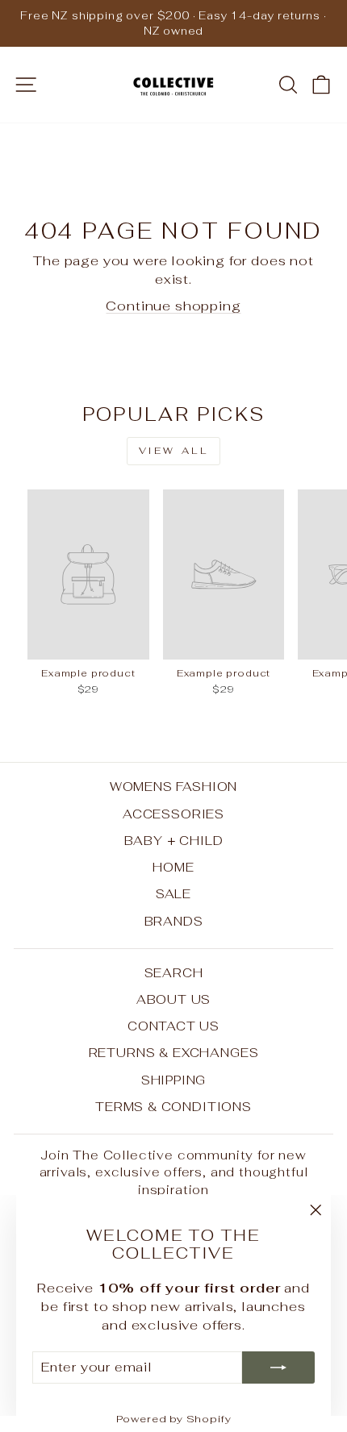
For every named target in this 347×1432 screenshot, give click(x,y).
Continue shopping (173, 305)
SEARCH (173, 972)
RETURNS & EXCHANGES (174, 1052)
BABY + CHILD (174, 840)
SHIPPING (174, 1080)
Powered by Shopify (174, 1419)
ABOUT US (173, 999)
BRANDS (173, 921)
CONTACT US (173, 1026)
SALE (173, 893)
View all (174, 450)
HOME (173, 867)
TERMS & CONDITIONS (173, 1106)
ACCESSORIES (173, 814)
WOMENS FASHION (174, 786)
